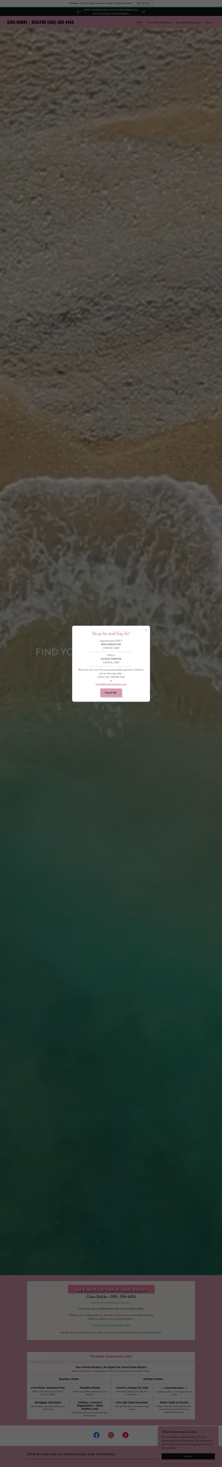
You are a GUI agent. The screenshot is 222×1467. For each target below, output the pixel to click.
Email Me (111, 692)
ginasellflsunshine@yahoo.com (111, 684)
